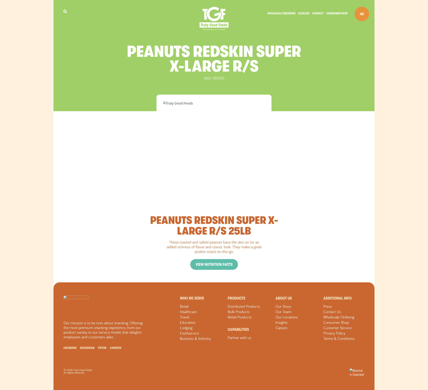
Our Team (283, 311)
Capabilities (238, 329)
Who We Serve (192, 298)
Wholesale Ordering (282, 13)
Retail (184, 306)
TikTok (102, 348)
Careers (282, 327)
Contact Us (332, 311)
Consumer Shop (337, 13)
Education (188, 322)
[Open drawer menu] (362, 14)
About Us (284, 298)
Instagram (87, 348)
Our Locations (287, 316)
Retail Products (239, 316)
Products (236, 298)
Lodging (186, 327)
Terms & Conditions (339, 338)
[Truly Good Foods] (214, 18)
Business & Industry (195, 338)
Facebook (70, 348)
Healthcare (188, 311)
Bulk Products (239, 311)
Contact (318, 13)
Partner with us (239, 337)
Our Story (283, 306)
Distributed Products (244, 306)
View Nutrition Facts (214, 264)
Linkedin (115, 348)
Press (327, 306)
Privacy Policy (334, 333)
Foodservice (189, 333)
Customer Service (337, 327)
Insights (282, 322)
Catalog (303, 13)
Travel (184, 316)
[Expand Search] (65, 11)
